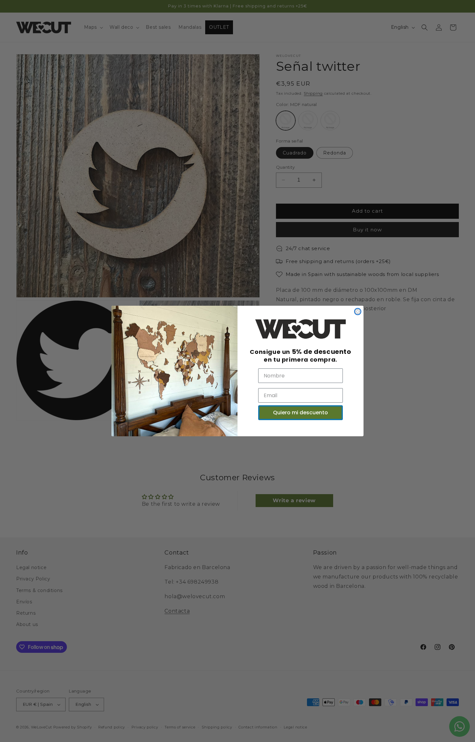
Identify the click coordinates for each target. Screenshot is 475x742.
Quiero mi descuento (300, 412)
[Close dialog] (357, 311)
